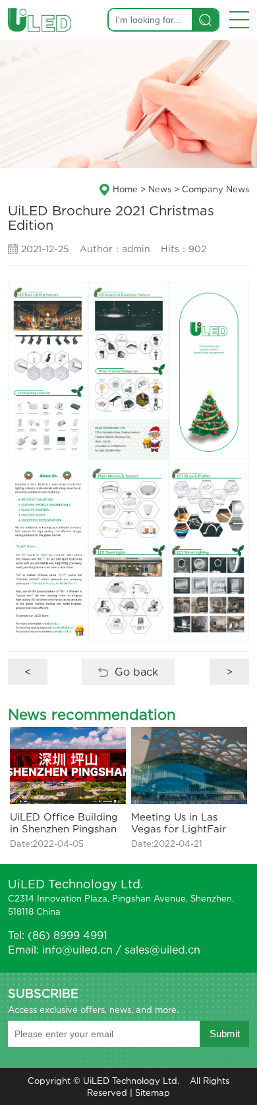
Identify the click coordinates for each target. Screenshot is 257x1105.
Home (125, 189)
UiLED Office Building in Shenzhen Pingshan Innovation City (64, 822)
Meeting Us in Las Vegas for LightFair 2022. (178, 822)
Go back (136, 672)
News (159, 189)
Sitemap (152, 1092)
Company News (215, 189)
